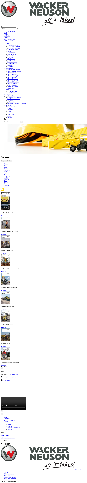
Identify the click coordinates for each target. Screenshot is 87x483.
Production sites (11, 109)
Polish (5, 181)
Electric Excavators (12, 79)
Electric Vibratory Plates (13, 76)
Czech (5, 173)
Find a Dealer (6, 380)
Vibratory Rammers (14, 48)
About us (8, 105)
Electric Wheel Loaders (13, 80)
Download (3, 216)
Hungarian (11, 40)
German (6, 164)
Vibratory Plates (13, 49)
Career (6, 37)
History (9, 108)
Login (5, 33)
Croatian (6, 185)
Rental (7, 89)
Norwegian (7, 176)
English (6, 40)
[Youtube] (7, 444)
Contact (6, 34)
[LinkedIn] (9, 444)
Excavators (12, 52)
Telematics (12, 102)
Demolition (12, 60)
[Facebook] (5, 444)
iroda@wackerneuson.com (8, 438)
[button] (9, 39)
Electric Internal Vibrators (14, 71)
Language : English (6, 161)
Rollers (9, 51)
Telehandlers (10, 56)
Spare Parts (10, 100)
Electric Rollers (11, 77)
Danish (6, 178)
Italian (5, 171)
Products (8, 43)
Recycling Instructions (10, 477)
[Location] (2, 444)
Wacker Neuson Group (10, 420)
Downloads (10, 114)
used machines (8, 94)
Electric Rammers (12, 74)
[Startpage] (38, 25)
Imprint (6, 472)
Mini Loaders (11, 59)
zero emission (9, 68)
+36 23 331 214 (13, 374)
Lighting (9, 65)
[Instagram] (4, 444)
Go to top (78, 469)
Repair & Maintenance (13, 99)
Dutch (5, 167)
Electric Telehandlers (13, 82)
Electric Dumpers (12, 83)
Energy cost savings (12, 86)
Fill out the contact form (9, 377)
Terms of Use (7, 475)
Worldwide (7, 36)
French (6, 165)
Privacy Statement (9, 474)
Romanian (7, 184)
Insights (9, 112)
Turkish (6, 174)
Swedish (6, 179)
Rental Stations (11, 92)
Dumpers (11, 57)
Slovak (6, 168)
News (9, 111)
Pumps (11, 66)
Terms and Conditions (10, 478)
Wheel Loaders (11, 54)
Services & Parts (10, 96)
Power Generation (12, 62)
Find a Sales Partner (9, 31)
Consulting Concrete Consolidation (16, 103)
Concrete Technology (15, 46)
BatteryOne (10, 88)
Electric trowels (11, 72)
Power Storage (13, 63)
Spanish (6, 182)
